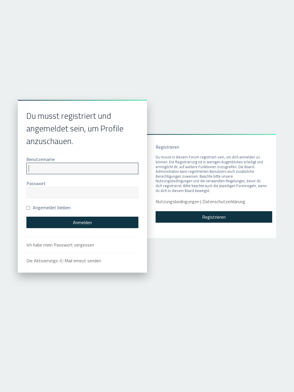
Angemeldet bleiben (51, 207)
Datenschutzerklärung (223, 202)
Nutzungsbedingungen (177, 202)
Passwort (36, 183)
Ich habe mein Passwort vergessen (60, 244)
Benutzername (40, 159)
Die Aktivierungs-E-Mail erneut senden (63, 260)
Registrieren (214, 217)
